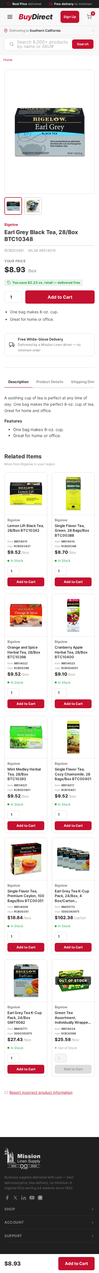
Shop (9, 1209)
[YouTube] (32, 1197)
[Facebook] (7, 1197)
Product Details (49, 381)
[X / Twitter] (15, 1197)
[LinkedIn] (23, 1197)
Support (13, 1236)
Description (18, 381)
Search (83, 44)
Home (7, 60)
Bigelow (11, 224)
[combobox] (38, 44)
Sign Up (70, 17)
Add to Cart (60, 297)
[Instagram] (40, 1197)
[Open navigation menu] (10, 17)
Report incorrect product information (41, 1092)
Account (14, 1222)
